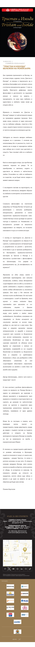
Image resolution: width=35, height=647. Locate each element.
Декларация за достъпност (23, 575)
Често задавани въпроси (9, 575)
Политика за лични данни (17, 574)
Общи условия (6, 574)
